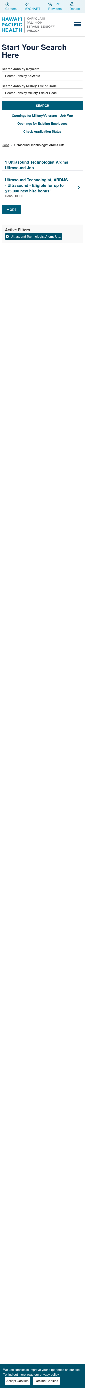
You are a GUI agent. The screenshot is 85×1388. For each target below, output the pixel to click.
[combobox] (42, 73)
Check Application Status (42, 131)
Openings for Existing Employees (42, 123)
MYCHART (32, 8)
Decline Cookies (46, 1380)
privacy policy (50, 1374)
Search (42, 106)
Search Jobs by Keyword (21, 69)
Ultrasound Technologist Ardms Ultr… (40, 145)
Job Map (66, 115)
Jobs (6, 145)
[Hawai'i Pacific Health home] (28, 25)
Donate (75, 8)
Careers (11, 8)
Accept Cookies (17, 1380)
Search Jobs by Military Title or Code (29, 86)
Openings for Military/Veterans (34, 115)
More (11, 210)
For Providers (55, 6)
